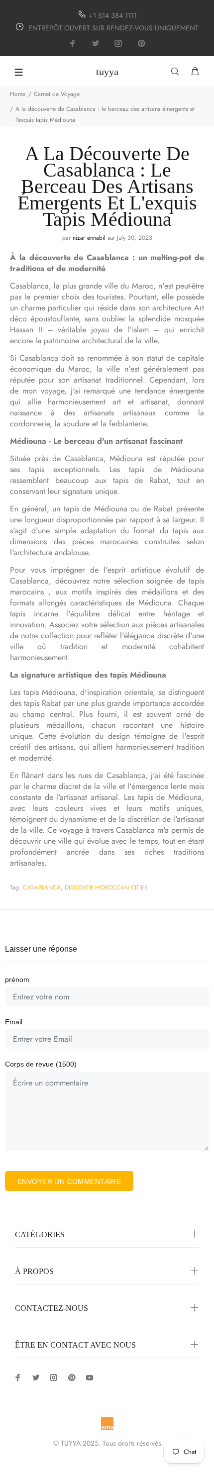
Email (13, 1022)
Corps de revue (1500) (41, 1064)
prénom (17, 979)
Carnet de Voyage (57, 94)
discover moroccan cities (106, 887)
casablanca (42, 887)
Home (17, 94)
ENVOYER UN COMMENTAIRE (69, 1181)
